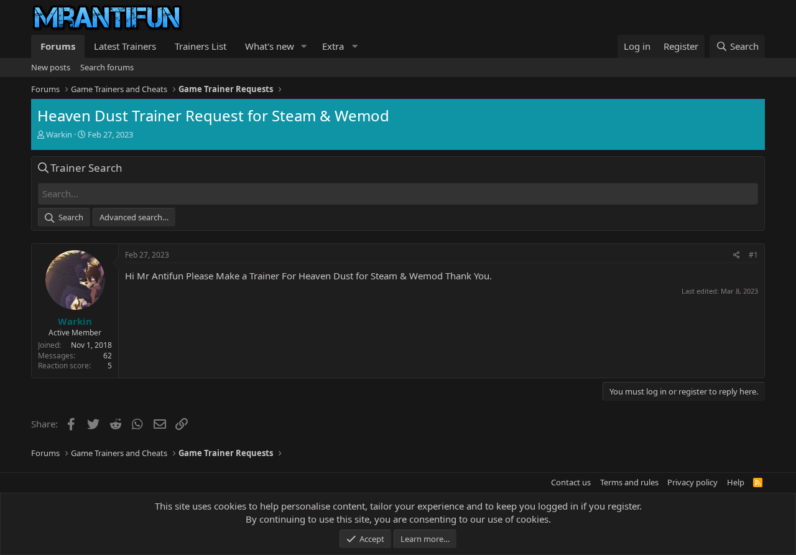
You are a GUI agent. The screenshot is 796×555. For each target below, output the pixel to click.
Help (735, 482)
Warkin (59, 134)
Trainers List (200, 46)
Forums (57, 46)
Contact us (571, 482)
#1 (753, 255)
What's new (269, 46)
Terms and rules (629, 482)
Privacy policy (692, 482)
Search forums (107, 67)
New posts (50, 67)
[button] (304, 46)
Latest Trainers (125, 46)
